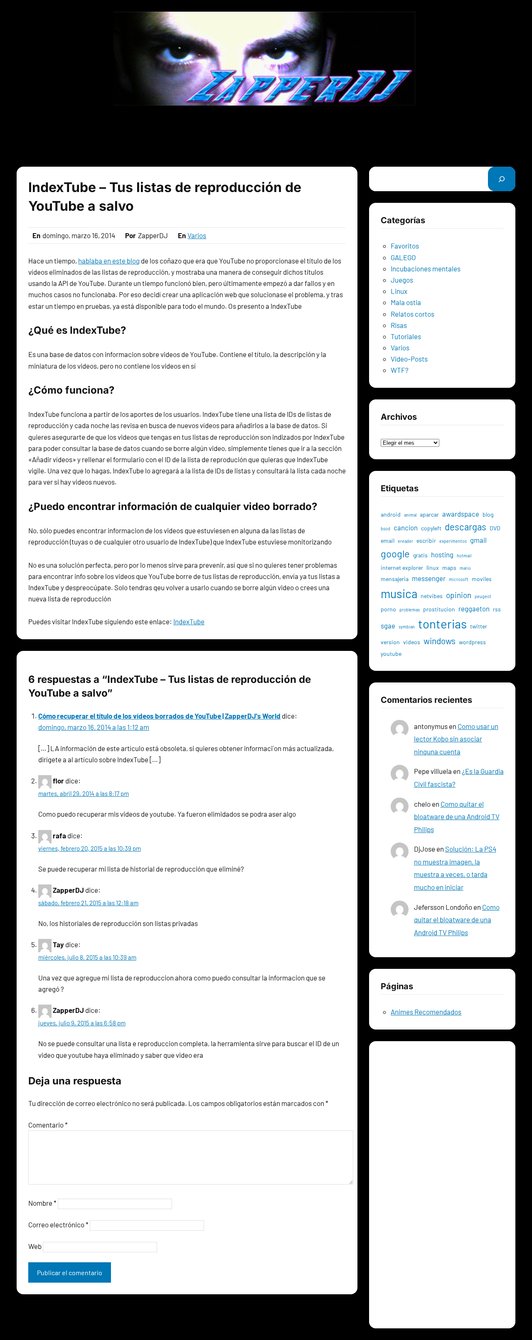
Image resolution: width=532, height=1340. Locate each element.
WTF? (400, 370)
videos (411, 641)
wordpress (472, 641)
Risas (399, 325)
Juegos (402, 280)
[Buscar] (501, 179)
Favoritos (405, 245)
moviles (482, 578)
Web (35, 1246)
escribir (426, 540)
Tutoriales (406, 336)
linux (432, 567)
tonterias (442, 623)
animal (410, 514)
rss (497, 609)
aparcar (429, 514)
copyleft (431, 528)
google (395, 553)
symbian (407, 626)
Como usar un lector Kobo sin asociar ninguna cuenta (456, 739)
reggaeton (474, 608)
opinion (458, 595)
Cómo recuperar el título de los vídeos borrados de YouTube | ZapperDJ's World (159, 716)
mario (465, 568)
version (390, 641)
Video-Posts (409, 359)
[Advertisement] (266, 136)
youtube (391, 653)
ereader (405, 541)
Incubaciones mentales (426, 268)
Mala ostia (406, 302)
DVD (495, 528)
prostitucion (439, 609)
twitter (478, 626)
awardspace (460, 514)
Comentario (48, 1125)
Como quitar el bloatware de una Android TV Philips (457, 816)
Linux (399, 291)
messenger (429, 578)
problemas (409, 609)
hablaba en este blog (109, 260)
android (391, 514)
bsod (385, 528)
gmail (478, 540)
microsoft (458, 579)
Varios (196, 235)
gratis (420, 555)
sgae (388, 625)
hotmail (464, 555)
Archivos (394, 430)
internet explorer (402, 567)
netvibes (432, 595)
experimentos (453, 541)
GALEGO (403, 257)
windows (440, 641)
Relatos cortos (412, 314)
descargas (465, 526)
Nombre (42, 1203)
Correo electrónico (58, 1224)
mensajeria (395, 578)
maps (449, 567)
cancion (406, 527)
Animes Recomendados (426, 1011)
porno (388, 609)
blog (488, 514)
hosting (442, 554)
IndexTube (188, 621)
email (387, 540)
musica (399, 593)
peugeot (483, 596)
